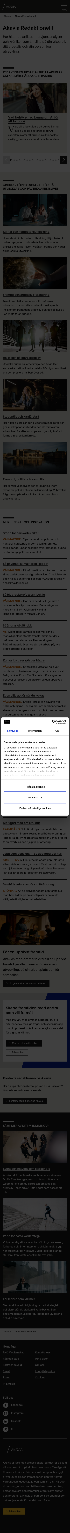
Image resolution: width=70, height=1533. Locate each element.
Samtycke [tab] (12, 730)
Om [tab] (57, 730)
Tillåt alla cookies (35, 786)
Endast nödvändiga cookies (35, 808)
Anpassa (33, 797)
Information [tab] (35, 730)
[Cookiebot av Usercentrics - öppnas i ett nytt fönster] (52, 722)
